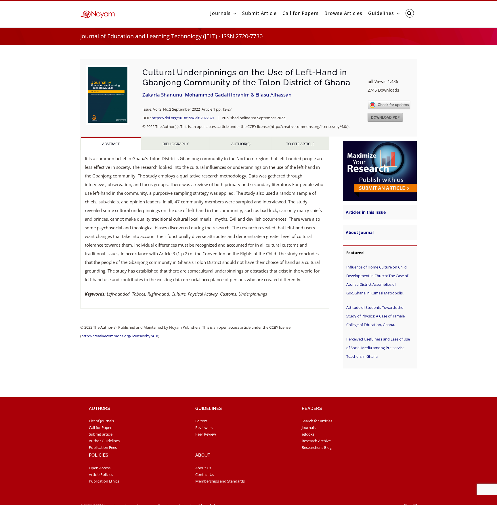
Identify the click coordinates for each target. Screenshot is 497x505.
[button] (410, 13)
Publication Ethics (104, 481)
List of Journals (101, 420)
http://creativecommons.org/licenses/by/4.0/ (119, 335)
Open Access (99, 467)
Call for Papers (101, 427)
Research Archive (316, 440)
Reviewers (204, 427)
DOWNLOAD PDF (385, 117)
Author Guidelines (104, 440)
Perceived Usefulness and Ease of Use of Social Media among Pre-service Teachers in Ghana (378, 347)
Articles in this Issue (366, 212)
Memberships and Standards (220, 481)
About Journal (360, 232)
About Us (203, 467)
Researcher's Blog (317, 447)
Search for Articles (317, 420)
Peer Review (205, 434)
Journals (309, 427)
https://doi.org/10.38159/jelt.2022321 (183, 117)
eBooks (308, 434)
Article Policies (101, 474)
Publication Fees (103, 447)
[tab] (111, 143)
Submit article (100, 434)
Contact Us (204, 474)
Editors (201, 420)
